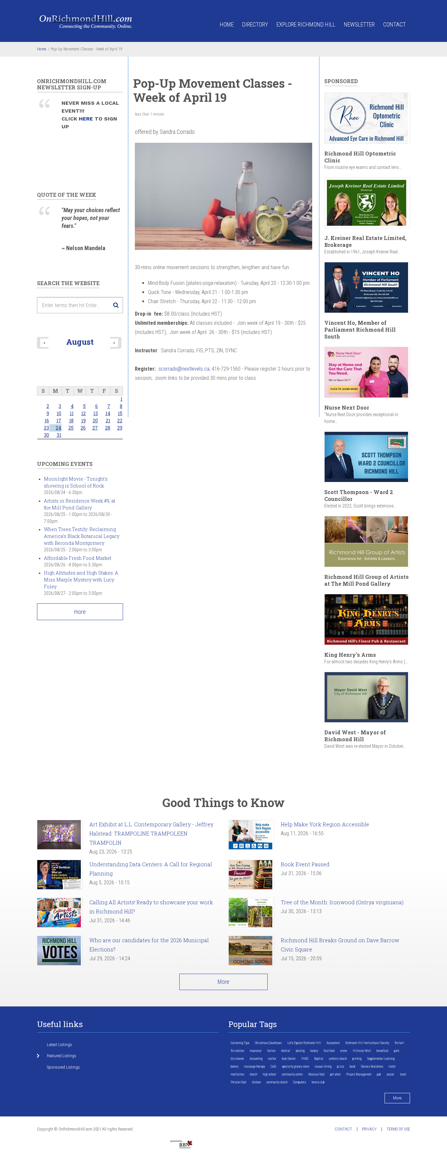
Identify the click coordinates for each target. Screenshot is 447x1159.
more (80, 611)
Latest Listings (59, 1044)
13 (95, 413)
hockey (314, 1051)
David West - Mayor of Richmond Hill (355, 736)
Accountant (333, 1043)
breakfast (382, 1051)
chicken (256, 1082)
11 (72, 413)
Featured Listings (61, 1055)
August (80, 342)
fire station (237, 1051)
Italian (271, 1051)
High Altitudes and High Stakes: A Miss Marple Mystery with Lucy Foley (81, 580)
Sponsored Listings (63, 1067)
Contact (394, 24)
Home (227, 24)
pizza (340, 1066)
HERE (87, 119)
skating (300, 1051)
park (396, 1051)
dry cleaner (237, 1058)
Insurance (255, 1051)
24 (58, 428)
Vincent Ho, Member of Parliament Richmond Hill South (360, 329)
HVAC (305, 1058)
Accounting (256, 1058)
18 (71, 420)
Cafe (273, 1066)
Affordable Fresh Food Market (77, 558)
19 (83, 420)
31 (59, 435)
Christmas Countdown (268, 1043)
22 (119, 420)
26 (83, 428)
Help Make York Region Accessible (325, 824)
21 (108, 420)
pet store (335, 1074)
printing (357, 1058)
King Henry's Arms (350, 654)
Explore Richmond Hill (306, 24)
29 (119, 428)
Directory (255, 24)
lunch (403, 1074)
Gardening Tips (240, 1043)
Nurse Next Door (346, 407)
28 (107, 428)
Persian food (238, 1082)
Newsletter (359, 24)
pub (379, 1074)
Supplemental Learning (381, 1058)
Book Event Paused (305, 864)
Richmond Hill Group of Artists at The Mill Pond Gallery (366, 580)
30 (46, 435)
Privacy (369, 1129)
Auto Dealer (289, 1058)
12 (83, 413)
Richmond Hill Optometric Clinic (360, 157)
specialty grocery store (295, 1066)
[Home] (86, 21)
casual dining (323, 1066)
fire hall (399, 1043)
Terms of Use (398, 1129)
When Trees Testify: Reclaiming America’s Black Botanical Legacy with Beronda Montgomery (81, 536)
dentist (285, 1051)
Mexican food (316, 1074)
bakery (235, 1066)
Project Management (358, 1074)
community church (277, 1082)
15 (120, 413)
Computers (299, 1082)
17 (58, 420)
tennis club (318, 1082)
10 (59, 413)
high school (269, 1074)
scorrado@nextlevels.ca (183, 369)
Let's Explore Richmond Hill (304, 1043)
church (253, 1074)
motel (392, 1066)
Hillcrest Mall (362, 1051)
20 (95, 420)
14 (107, 413)
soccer (390, 1074)
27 (95, 428)
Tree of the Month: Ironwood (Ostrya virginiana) (342, 902)
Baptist (318, 1058)
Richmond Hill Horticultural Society (367, 1043)
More (223, 981)
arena (343, 1051)
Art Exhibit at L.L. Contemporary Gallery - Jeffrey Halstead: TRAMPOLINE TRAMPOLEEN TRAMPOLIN (151, 833)
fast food (329, 1051)
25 (71, 428)
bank (352, 1066)
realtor (272, 1058)
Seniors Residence (372, 1066)
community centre (292, 1074)
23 (46, 428)
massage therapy (254, 1066)
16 (47, 420)
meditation (237, 1074)
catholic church (338, 1058)
